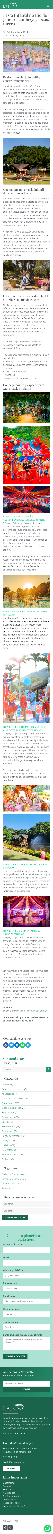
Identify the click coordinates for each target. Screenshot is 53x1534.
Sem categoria (9, 1150)
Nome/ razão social (12, 1244)
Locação (6, 1140)
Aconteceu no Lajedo (12, 1089)
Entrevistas (7, 1112)
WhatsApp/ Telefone (13, 1270)
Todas (21, 35)
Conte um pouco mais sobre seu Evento (22, 1335)
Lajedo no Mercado (11, 1136)
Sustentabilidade (10, 1154)
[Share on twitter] (11, 1045)
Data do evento (10, 1283)
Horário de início (11, 1309)
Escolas (5, 1122)
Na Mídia (6, 1145)
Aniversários (11, 35)
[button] (48, 6)
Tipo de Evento (10, 1322)
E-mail (6, 1257)
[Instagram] (10, 1527)
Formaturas (7, 1131)
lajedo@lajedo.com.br (36, 1010)
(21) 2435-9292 (10, 1457)
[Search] (48, 1069)
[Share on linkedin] (17, 1045)
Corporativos (8, 1103)
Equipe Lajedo (9, 1117)
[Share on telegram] (28, 1045)
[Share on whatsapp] (22, 1045)
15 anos (6, 1084)
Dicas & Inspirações (11, 1108)
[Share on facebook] (6, 1045)
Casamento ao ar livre (12, 1098)
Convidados (9, 1296)
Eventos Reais (9, 1126)
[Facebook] (5, 1527)
